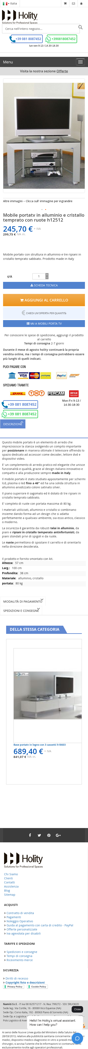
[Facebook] (30, 835)
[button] (42, 210)
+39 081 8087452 (28, 39)
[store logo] (19, 17)
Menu (8, 61)
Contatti (9, 882)
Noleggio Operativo (20, 921)
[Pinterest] (48, 835)
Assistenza (11, 886)
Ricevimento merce (20, 960)
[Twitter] (39, 835)
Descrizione (12, 424)
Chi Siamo (11, 874)
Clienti (8, 878)
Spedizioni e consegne (21, 611)
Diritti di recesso (17, 978)
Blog (7, 890)
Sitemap (9, 895)
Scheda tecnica (45, 285)
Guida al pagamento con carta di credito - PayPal (40, 925)
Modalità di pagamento (22, 601)
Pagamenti (14, 917)
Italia (13, 3)
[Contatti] (73, 3)
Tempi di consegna (19, 956)
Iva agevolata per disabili (24, 933)
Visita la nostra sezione (44, 71)
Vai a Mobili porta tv (45, 323)
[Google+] (58, 835)
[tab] (44, 423)
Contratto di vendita (20, 913)
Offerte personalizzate (22, 929)
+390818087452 (64, 39)
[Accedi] (81, 3)
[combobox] (41, 28)
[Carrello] (65, 3)
